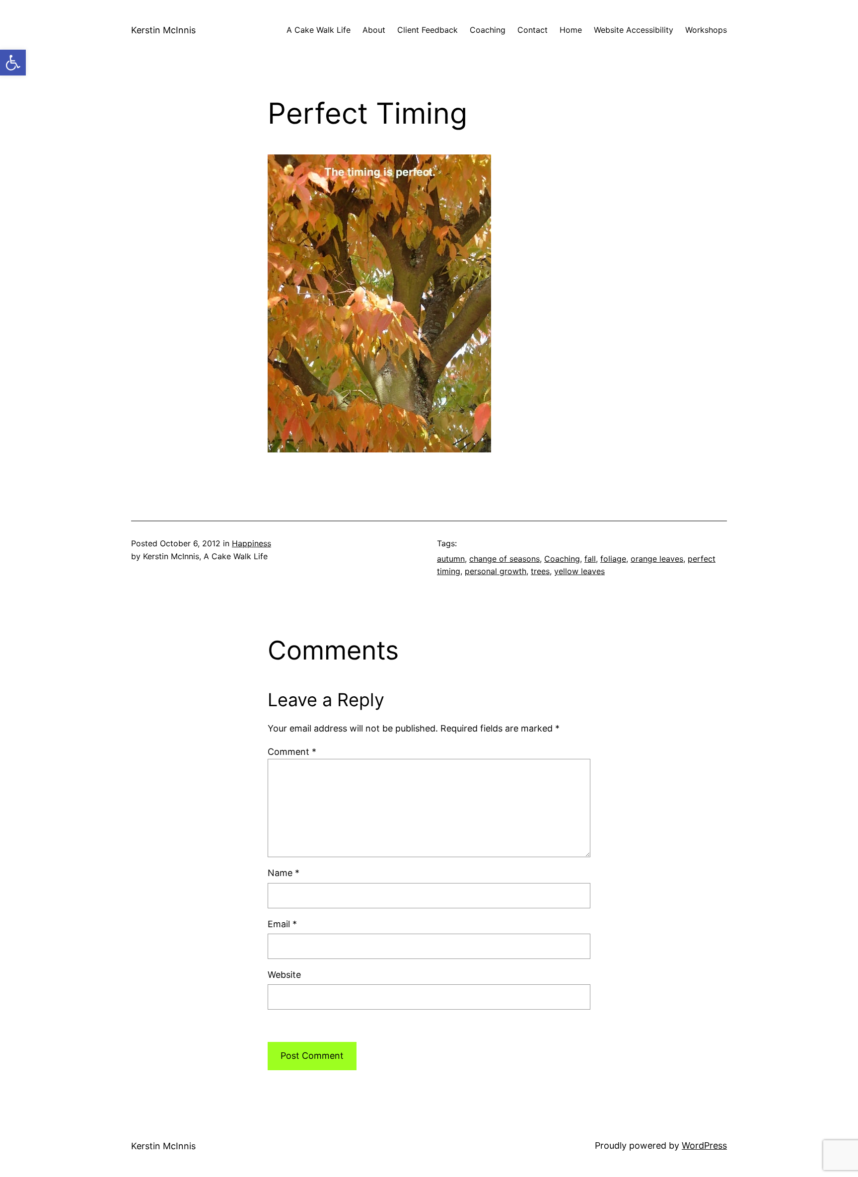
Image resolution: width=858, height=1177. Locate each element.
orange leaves (657, 559)
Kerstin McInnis (163, 30)
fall (590, 559)
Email (282, 924)
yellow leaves (579, 571)
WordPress (704, 1145)
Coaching (487, 30)
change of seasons (504, 559)
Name (283, 873)
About (373, 30)
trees (540, 571)
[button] (13, 62)
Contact (532, 30)
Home (571, 30)
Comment (292, 751)
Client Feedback (427, 30)
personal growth (495, 571)
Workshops (706, 30)
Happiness (251, 543)
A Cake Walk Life (318, 30)
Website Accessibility (633, 30)
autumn (451, 559)
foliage (613, 559)
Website (284, 974)
